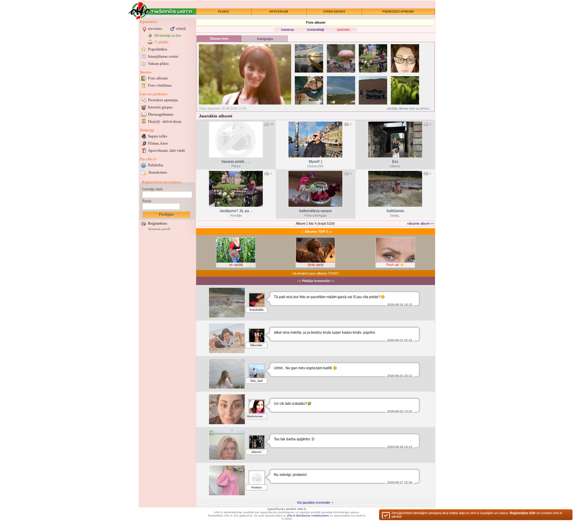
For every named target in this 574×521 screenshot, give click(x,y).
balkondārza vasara (315, 211)
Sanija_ (395, 215)
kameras (287, 29)
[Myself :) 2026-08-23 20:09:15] (315, 139)
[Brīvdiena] (227, 373)
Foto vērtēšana (160, 85)
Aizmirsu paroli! (159, 229)
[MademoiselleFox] (256, 407)
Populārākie (157, 49)
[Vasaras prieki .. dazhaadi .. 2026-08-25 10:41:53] (236, 139)
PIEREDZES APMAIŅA (398, 11)
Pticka (235, 166)
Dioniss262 (315, 166)
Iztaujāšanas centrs (163, 56)
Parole (146, 201)
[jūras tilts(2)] (341, 90)
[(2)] (405, 90)
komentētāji (315, 29)
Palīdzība (155, 165)
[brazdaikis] (256, 300)
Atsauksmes (157, 172)
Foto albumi (158, 78)
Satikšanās (395, 211)
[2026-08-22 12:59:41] (395, 189)
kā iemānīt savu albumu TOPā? (315, 273)
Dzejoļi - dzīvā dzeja (164, 121)
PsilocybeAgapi (315, 215)
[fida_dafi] (256, 372)
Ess (395, 162)
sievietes (155, 28)
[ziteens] (256, 443)
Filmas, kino (158, 143)
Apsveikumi (166, 150)
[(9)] (341, 58)
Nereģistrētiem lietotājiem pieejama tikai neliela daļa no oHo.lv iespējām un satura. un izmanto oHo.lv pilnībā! (477, 514)
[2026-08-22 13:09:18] (315, 189)
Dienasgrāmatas (160, 114)
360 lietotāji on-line (167, 35)
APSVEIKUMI (278, 11)
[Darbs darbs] (227, 445)
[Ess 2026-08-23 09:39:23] (395, 139)
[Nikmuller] (256, 336)
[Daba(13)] (245, 74)
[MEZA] (227, 338)
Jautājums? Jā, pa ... (236, 211)
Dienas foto (219, 38)
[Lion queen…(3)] (405, 58)
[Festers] (256, 478)
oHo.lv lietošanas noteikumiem (308, 515)
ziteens (395, 166)
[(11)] (309, 58)
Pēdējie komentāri (316, 281)
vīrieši (181, 28)
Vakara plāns (158, 63)
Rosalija (236, 215)
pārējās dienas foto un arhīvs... (409, 108)
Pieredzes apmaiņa (163, 100)
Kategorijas (265, 39)
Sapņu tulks (157, 136)
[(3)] (309, 90)
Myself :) (315, 162)
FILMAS (223, 11)
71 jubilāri (161, 42)
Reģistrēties (157, 223)
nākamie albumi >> (420, 223)
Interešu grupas (160, 107)
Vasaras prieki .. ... (236, 162)
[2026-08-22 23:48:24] (236, 189)
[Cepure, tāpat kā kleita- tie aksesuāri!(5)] (373, 58)
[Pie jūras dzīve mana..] (227, 409)
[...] (227, 480)
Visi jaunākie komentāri (314, 502)
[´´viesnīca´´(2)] (373, 90)
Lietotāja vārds (152, 189)
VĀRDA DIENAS (334, 11)
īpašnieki (343, 29)
